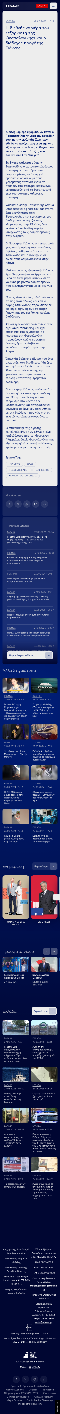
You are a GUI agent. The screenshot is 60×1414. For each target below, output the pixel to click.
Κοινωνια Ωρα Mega (16, 923)
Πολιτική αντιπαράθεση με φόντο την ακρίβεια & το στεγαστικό (26, 580)
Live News (44, 921)
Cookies (33, 1389)
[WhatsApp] (27, 504)
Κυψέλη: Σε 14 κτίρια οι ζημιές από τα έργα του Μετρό (44, 1096)
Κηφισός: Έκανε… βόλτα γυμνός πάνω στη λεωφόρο (14, 838)
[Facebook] (9, 504)
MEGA (30, 464)
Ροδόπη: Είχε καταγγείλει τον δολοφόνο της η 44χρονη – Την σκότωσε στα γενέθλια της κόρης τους (27, 539)
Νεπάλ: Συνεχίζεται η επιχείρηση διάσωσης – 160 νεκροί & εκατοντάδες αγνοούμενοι (28, 634)
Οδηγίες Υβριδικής (43, 1396)
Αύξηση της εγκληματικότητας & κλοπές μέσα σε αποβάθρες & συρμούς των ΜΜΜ (28, 598)
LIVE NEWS (14, 464)
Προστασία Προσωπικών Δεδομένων (30, 1386)
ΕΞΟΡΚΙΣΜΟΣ (42, 470)
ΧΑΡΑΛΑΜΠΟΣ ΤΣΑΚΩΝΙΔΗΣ (22, 475)
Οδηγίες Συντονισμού (18, 1396)
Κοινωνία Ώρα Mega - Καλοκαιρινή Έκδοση (15, 976)
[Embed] (44, 504)
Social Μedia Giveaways (40, 1400)
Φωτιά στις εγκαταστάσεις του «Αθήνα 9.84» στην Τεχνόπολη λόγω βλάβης (14, 1140)
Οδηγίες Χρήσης (15, 1389)
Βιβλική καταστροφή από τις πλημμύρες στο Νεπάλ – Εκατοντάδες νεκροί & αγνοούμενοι (27, 560)
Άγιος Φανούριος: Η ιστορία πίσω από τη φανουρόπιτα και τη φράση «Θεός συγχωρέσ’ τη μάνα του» (42, 1191)
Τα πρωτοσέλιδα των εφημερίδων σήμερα (15, 1185)
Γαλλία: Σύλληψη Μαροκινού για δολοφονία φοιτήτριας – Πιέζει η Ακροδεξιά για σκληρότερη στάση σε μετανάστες (15, 711)
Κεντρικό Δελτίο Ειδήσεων (40, 976)
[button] (53, 6)
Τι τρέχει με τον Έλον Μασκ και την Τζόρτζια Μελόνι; (15, 754)
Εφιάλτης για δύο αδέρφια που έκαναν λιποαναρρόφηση (42, 838)
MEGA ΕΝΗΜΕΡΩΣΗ (18, 470)
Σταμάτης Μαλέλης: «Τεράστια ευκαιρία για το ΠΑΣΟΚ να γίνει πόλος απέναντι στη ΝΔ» (43, 710)
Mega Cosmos (14, 1400)
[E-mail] (36, 504)
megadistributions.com (30, 1403)
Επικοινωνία (49, 1393)
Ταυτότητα (48, 1389)
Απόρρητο (57, 1407)
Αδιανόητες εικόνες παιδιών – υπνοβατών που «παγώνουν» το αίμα (43, 796)
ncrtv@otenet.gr (43, 1322)
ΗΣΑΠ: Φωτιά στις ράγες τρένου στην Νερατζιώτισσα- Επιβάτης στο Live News (13, 798)
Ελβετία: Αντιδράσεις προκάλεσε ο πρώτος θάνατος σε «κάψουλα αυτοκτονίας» (43, 755)
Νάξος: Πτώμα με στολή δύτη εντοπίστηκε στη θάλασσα (12, 1097)
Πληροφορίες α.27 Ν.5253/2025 (21, 1393)
